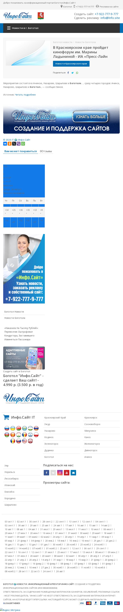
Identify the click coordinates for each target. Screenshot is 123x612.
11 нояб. (86, 567)
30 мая (84, 533)
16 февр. (38, 563)
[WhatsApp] (23, 144)
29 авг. (34, 525)
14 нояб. (24, 548)
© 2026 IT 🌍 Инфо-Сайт (16, 139)
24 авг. (57, 525)
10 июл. (95, 529)
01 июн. (60, 533)
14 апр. (45, 559)
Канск (87, 437)
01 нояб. (51, 548)
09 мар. (106, 536)
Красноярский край (55, 417)
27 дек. (45, 567)
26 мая (34, 555)
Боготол (67, 6)
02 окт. (21, 521)
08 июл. (100, 552)
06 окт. (88, 548)
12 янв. (21, 567)
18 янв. (61, 540)
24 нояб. (99, 544)
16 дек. (9, 544)
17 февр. (24, 563)
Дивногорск (90, 450)
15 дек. (21, 544)
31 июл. (45, 529)
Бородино (10, 498)
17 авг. (69, 525)
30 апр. (82, 555)
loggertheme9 (11, 603)
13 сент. (74, 521)
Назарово (49, 430)
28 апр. (94, 555)
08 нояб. (10, 571)
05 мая (33, 536)
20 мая (46, 555)
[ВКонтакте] (5, 144)
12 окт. (76, 548)
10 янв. (86, 540)
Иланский (9, 485)
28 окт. (23, 571)
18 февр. (10, 563)
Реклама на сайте (109, 6)
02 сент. (10, 525)
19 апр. (81, 536)
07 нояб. (37, 548)
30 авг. (22, 525)
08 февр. (66, 563)
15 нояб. (10, 548)
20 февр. (110, 559)
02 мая (45, 536)
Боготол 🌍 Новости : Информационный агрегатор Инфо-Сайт (38, 584)
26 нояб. (71, 544)
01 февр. (107, 563)
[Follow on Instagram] (60, 472)
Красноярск (90, 417)
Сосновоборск (92, 424)
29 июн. (9, 533)
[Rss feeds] (73, 472)
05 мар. (9, 540)
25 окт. (64, 548)
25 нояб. (85, 544)
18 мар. (70, 559)
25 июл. (62, 552)
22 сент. (61, 521)
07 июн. (9, 555)
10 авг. (9, 529)
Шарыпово (10, 504)
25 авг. (46, 525)
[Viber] (18, 144)
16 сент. (23, 552)
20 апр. (69, 536)
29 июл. (57, 529)
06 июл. (108, 529)
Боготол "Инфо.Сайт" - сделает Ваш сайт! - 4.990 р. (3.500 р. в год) (23, 380)
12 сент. (87, 521)
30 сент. (34, 521)
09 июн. (112, 552)
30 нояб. (58, 544)
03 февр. (93, 563)
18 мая (108, 533)
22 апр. (9, 559)
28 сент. (47, 521)
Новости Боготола (14, 317)
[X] (14, 144)
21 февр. (22, 540)
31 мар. (58, 559)
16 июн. (47, 533)
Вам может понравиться (20, 151)
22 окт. (35, 571)
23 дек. (110, 540)
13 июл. (70, 529)
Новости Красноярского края (71, 63)
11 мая (9, 536)
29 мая (96, 533)
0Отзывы (46, 151)
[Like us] (46, 472)
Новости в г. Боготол (25, 28)
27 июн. (22, 533)
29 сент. (101, 548)
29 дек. (98, 540)
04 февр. (36, 540)
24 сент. (48, 571)
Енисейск (9, 491)
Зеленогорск (51, 443)
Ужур (47, 424)
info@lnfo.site (110, 18)
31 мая (72, 533)
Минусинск (90, 430)
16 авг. (81, 525)
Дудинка (48, 450)
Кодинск (48, 437)
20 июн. (35, 533)
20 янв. (49, 540)
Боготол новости (14, 311)
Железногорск (92, 443)
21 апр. (21, 559)
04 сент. (100, 521)
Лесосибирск (11, 478)
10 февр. (52, 563)
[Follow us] (53, 472)
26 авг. (60, 571)
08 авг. (21, 529)
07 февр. (79, 563)
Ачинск (88, 456)
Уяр (6, 465)
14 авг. (105, 525)
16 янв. (73, 540)
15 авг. (93, 525)
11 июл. (83, 529)
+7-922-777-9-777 (84, 6)
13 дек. (33, 544)
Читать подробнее (25, 94)
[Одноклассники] (10, 144)
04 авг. (33, 529)
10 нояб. (99, 567)
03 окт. (9, 521)
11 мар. (93, 536)
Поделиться (68, 75)
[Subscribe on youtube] (66, 472)
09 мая (21, 536)
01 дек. (45, 544)
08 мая (58, 555)
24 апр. (57, 536)
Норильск (9, 471)
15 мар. (83, 559)
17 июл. (74, 552)
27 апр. (106, 555)
